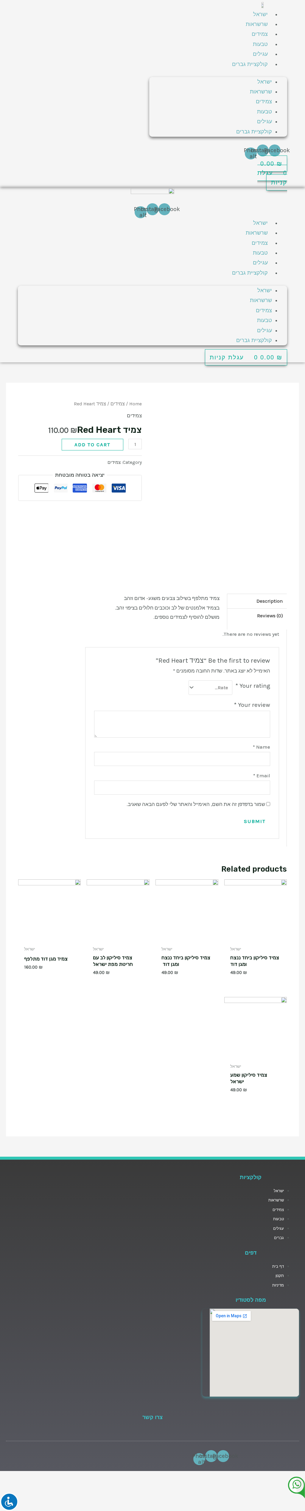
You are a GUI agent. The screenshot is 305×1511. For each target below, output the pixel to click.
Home (135, 404)
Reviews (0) (270, 615)
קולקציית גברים (250, 64)
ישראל (260, 14)
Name (261, 747)
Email (261, 775)
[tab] (257, 601)
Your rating (252, 685)
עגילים (260, 54)
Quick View (255, 937)
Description (269, 601)
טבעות (260, 44)
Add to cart (92, 444)
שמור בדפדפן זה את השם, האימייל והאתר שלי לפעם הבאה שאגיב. (196, 804)
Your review (252, 704)
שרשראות (257, 24)
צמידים (260, 34)
